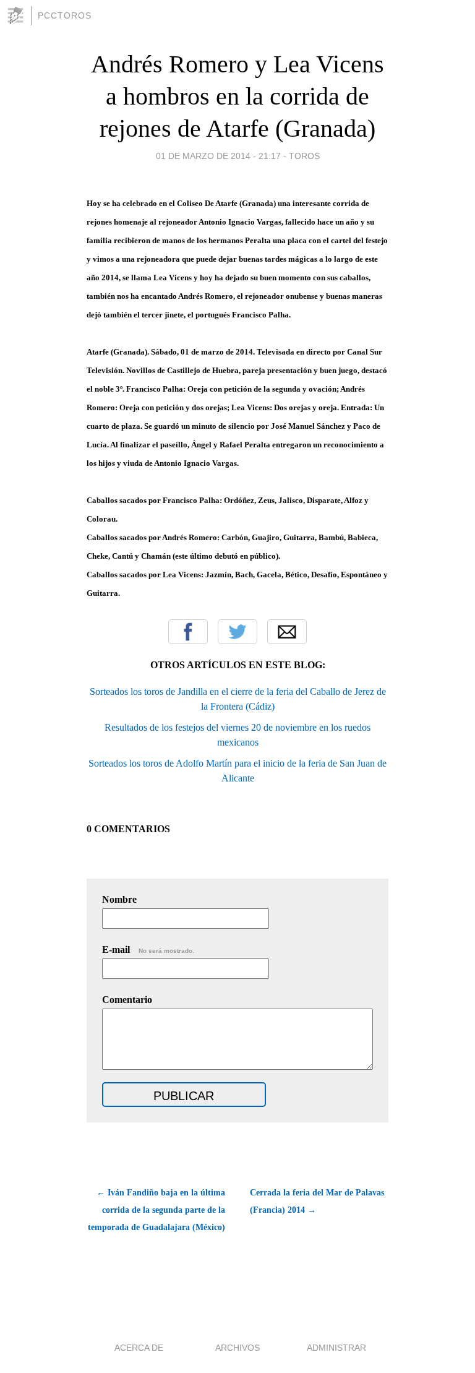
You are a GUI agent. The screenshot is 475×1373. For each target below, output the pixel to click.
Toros (304, 156)
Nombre (119, 899)
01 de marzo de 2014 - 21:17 (218, 156)
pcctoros (65, 15)
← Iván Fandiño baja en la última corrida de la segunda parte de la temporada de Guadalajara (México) (156, 1210)
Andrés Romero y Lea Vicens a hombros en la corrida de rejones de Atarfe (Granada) (237, 96)
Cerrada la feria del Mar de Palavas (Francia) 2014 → (317, 1201)
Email (287, 631)
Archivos (237, 1348)
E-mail (148, 949)
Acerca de (138, 1348)
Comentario (127, 999)
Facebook (188, 631)
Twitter (237, 631)
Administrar (336, 1348)
